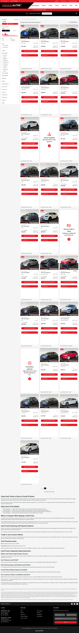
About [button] (71, 5)
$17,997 (23, 462)
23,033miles (55, 227)
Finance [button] (57, 5)
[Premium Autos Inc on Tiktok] (76, 603)
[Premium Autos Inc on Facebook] (71, 603)
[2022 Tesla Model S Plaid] (69, 170)
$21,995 (23, 46)
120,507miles (55, 366)
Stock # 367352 (43, 178)
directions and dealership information (51, 548)
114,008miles (43, 412)
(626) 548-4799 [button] (5, 621)
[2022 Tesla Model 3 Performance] (49, 32)
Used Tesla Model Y (6, 510)
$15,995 (63, 416)
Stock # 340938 (23, 224)
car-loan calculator (27, 531)
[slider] (2, 36)
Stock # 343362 (23, 178)
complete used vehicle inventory (52, 502)
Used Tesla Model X (6, 512)
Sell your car (23, 614)
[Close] (76, 13)
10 (53, 488)
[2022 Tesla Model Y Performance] (29, 32)
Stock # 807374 (43, 409)
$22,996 (43, 323)
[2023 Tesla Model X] (49, 170)
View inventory (40, 610)
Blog (76, 5)
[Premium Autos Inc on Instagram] (74, 603)
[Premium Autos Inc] (12, 5)
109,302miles (63, 89)
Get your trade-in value (47, 13)
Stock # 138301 (43, 40)
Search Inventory (35, 5)
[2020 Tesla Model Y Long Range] (29, 401)
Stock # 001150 (63, 271)
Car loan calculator (24, 616)
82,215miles (74, 181)
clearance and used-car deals (6, 503)
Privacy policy (39, 616)
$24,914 (63, 369)
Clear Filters (16, 19)
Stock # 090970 (63, 363)
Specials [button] (50, 5)
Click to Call (26, 55)
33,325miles (55, 274)
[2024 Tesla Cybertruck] (69, 263)
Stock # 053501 (63, 132)
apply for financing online (9, 531)
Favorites (64, 1)
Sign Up (65, 622)
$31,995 (63, 139)
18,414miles (74, 135)
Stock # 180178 (63, 40)
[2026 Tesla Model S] (29, 309)
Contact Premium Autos (18, 548)
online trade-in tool (7, 537)
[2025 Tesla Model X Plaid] (29, 263)
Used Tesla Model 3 (6, 508)
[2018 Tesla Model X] (69, 355)
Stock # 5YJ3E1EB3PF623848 (26, 86)
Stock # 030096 (23, 409)
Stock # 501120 (63, 86)
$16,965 (63, 323)
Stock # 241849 (43, 363)
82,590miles (35, 227)
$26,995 (23, 92)
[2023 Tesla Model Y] (49, 78)
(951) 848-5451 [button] (15, 1)
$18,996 (43, 46)
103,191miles (55, 320)
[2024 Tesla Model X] (49, 216)
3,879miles (36, 274)
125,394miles (55, 43)
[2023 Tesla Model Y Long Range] (49, 309)
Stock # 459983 (63, 178)
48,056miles (35, 135)
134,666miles (74, 43)
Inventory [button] (44, 5)
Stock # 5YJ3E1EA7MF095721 (65, 317)
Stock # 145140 (43, 86)
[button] (5, 1)
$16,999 (43, 370)
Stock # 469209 (23, 271)
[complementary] (75, 629)
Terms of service (24, 618)
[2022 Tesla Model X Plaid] (29, 170)
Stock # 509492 (63, 409)
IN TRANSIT (75, 270)
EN (57, 1)
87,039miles (43, 181)
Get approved (39, 614)
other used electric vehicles (66, 502)
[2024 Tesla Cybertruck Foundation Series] (49, 263)
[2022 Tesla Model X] (29, 216)
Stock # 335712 (23, 40)
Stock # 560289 (23, 317)
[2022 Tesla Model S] (29, 124)
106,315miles (35, 458)
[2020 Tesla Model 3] (49, 401)
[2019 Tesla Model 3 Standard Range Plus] (69, 401)
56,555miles (35, 181)
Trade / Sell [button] (64, 5)
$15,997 (43, 416)
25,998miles (43, 89)
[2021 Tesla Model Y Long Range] (69, 32)
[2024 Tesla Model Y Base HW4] (69, 124)
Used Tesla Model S (6, 511)
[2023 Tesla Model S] (69, 78)
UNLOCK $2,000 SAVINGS (30, 51)
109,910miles (74, 320)
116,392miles (35, 43)
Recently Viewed (73, 1)
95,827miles (35, 412)
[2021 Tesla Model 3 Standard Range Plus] (69, 309)
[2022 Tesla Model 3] (49, 355)
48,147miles (35, 89)
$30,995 (43, 92)
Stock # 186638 (23, 455)
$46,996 (43, 185)
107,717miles (74, 412)
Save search (11, 23)
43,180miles (63, 366)
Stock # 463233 (23, 132)
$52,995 (23, 185)
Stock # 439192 (43, 224)
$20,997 (23, 416)
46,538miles (63, 274)
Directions (39, 612)
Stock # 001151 (43, 271)
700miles (36, 320)
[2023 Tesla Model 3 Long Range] (29, 78)
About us (22, 612)
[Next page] (56, 488)
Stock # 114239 (43, 317)
